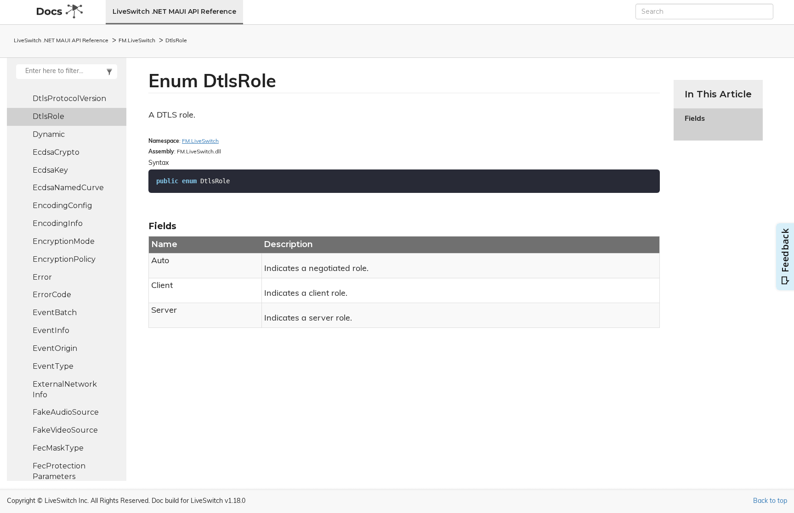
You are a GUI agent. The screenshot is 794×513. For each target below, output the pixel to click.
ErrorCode (52, 294)
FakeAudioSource (66, 412)
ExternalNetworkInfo (65, 389)
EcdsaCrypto (56, 152)
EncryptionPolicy (64, 259)
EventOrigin (55, 348)
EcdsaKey (50, 170)
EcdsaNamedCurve (68, 187)
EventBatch (55, 312)
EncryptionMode (64, 241)
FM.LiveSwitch (137, 41)
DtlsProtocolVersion (69, 98)
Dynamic (49, 134)
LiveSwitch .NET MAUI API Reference (174, 11)
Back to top (770, 501)
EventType (53, 366)
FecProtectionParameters (59, 471)
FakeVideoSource (65, 430)
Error (42, 277)
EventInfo (51, 330)
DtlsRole (176, 41)
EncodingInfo (58, 223)
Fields (695, 124)
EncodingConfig (62, 205)
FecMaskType (58, 448)
